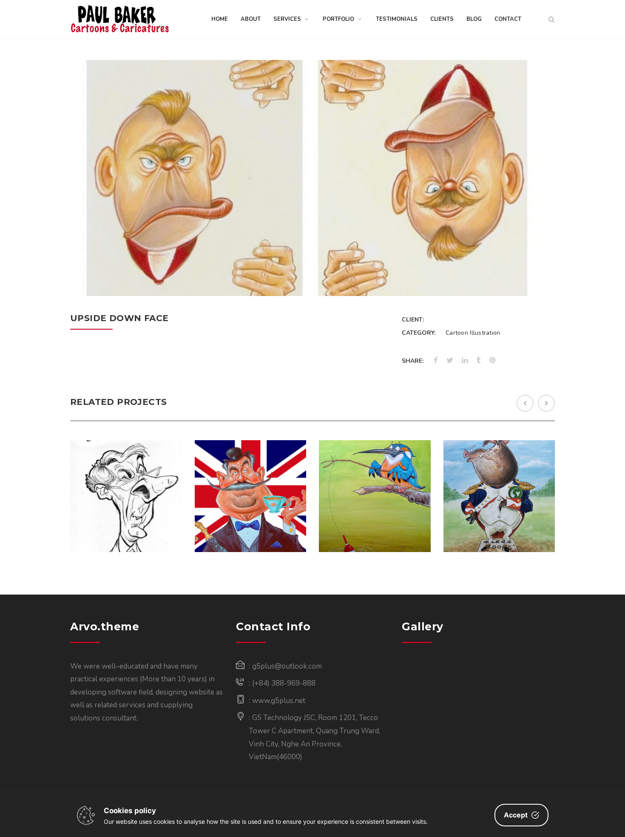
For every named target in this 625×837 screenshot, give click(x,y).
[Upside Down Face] (537, 279)
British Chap (250, 474)
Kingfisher (374, 474)
